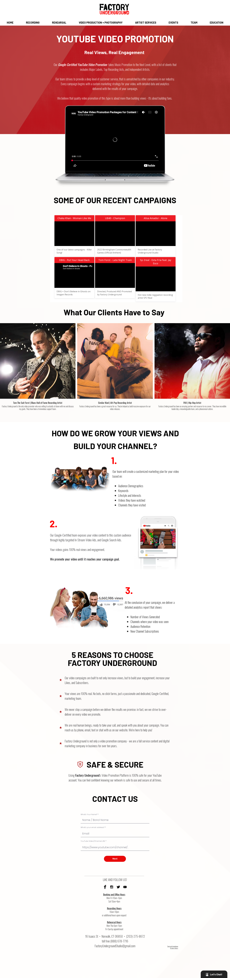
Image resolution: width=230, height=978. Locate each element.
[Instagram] (112, 887)
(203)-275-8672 (135, 936)
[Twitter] (118, 887)
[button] (33, 23)
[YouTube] (125, 887)
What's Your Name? (89, 814)
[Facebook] (105, 887)
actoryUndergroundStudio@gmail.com (115, 945)
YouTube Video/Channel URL (93, 841)
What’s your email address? (92, 827)
